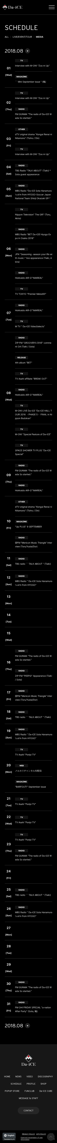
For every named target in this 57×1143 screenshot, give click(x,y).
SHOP (43, 1084)
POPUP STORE (12, 1091)
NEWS (18, 1076)
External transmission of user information (32, 1138)
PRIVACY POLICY (28, 1134)
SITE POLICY (41, 1134)
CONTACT (28, 1110)
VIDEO (29, 1076)
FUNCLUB (29, 1091)
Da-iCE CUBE (45, 1091)
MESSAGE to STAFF (28, 1098)
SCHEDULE (16, 1084)
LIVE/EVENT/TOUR (22, 36)
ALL (7, 36)
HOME (7, 1076)
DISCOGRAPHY (45, 1076)
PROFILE (31, 1084)
